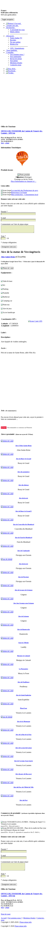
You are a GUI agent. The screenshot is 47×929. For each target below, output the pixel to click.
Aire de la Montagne (23, 721)
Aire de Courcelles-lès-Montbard (23, 524)
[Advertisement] (23, 99)
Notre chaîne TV (16, 38)
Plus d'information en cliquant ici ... (23, 181)
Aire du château (23, 485)
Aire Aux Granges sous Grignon (23, 603)
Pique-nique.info (26, 922)
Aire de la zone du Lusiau (23, 748)
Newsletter (14, 61)
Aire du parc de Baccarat (23, 774)
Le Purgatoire (23, 669)
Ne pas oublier (15, 42)
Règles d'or (14, 44)
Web (2, 143)
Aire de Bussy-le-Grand (23, 459)
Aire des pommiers (23, 472)
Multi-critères (15, 32)
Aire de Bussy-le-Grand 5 (23, 511)
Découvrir (10, 36)
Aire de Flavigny (23, 577)
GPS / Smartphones (17, 48)
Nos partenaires (15, 57)
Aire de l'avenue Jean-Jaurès (23, 761)
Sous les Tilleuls (23, 642)
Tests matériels (11, 50)
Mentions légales (16, 63)
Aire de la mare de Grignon (23, 590)
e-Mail (7, 143)
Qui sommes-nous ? (17, 54)
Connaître (9, 52)
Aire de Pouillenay (24, 682)
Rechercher (10, 28)
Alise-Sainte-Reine (8, 257)
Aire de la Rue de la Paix (23, 734)
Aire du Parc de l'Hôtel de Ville (23, 787)
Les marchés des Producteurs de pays (24, 190)
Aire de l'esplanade (23, 550)
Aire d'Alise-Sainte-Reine (23, 445)
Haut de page (5, 914)
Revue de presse (16, 59)
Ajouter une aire (12, 26)
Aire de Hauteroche (23, 629)
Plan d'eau (23, 708)
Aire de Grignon (23, 616)
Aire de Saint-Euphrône (23, 695)
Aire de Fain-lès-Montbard (23, 537)
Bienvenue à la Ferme (19, 192)
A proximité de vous (17, 30)
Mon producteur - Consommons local (24, 195)
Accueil (4, 918)
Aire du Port (23, 800)
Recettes (13, 40)
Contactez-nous (15, 65)
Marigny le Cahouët (23, 656)
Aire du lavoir (23, 498)
